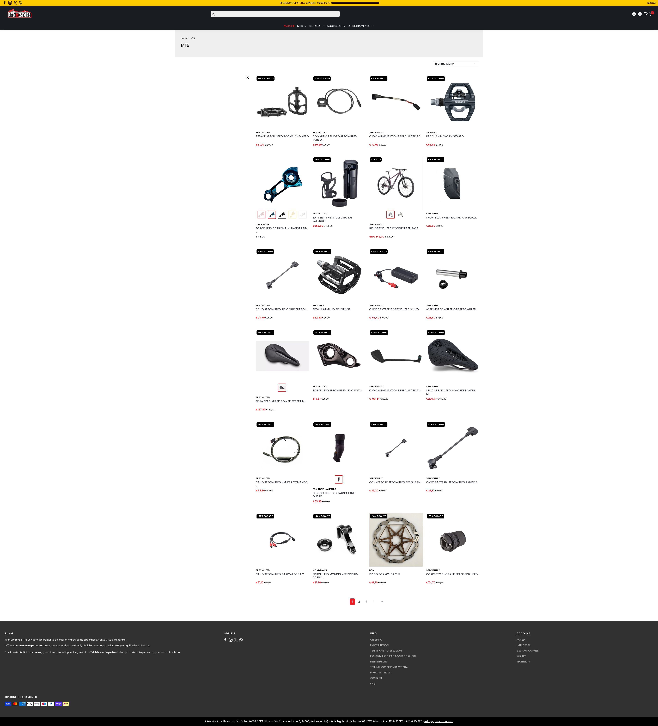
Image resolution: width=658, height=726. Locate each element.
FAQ (372, 683)
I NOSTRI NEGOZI (379, 645)
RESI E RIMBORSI (379, 661)
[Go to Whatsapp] (20, 3)
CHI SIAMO (376, 639)
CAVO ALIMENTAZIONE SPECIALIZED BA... (395, 136)
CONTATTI (376, 678)
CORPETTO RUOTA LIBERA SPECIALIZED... (452, 574)
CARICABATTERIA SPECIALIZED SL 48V (394, 309)
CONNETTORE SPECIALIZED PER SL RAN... (395, 482)
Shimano (431, 132)
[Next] (473, 101)
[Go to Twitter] (15, 3)
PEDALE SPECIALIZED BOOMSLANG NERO (282, 136)
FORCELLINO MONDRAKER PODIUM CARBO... (335, 576)
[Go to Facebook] (5, 3)
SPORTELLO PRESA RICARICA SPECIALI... (451, 218)
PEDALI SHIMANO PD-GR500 (331, 309)
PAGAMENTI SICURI (380, 672)
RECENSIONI (523, 661)
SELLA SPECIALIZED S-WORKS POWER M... (450, 392)
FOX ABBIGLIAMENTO (324, 489)
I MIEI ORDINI (523, 645)
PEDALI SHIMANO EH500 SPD (445, 136)
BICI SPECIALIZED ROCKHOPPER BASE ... (394, 228)
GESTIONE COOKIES (527, 650)
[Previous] (432, 101)
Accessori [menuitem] (334, 26)
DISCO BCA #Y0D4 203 (384, 574)
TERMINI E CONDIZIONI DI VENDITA (389, 667)
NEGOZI (651, 3)
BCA (371, 570)
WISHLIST (522, 656)
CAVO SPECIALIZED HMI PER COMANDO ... (282, 484)
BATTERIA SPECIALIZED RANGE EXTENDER (332, 219)
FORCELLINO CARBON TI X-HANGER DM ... (281, 230)
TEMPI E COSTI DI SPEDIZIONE (386, 650)
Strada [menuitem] (314, 26)
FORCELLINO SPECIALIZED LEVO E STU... (338, 390)
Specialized (263, 132)
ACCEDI (521, 639)
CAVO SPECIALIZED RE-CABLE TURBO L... (282, 309)
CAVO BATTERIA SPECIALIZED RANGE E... (452, 482)
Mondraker (320, 570)
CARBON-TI (262, 224)
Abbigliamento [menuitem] (359, 26)
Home (184, 38)
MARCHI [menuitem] (289, 26)
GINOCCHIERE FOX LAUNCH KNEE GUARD (334, 494)
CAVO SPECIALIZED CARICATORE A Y (280, 574)
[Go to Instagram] (10, 3)
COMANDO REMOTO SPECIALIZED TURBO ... (335, 138)
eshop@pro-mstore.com (438, 721)
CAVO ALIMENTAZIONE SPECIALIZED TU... (395, 390)
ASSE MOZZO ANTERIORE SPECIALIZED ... (452, 309)
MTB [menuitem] (300, 26)
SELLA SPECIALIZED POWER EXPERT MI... (281, 401)
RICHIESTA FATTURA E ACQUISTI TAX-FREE (393, 656)
